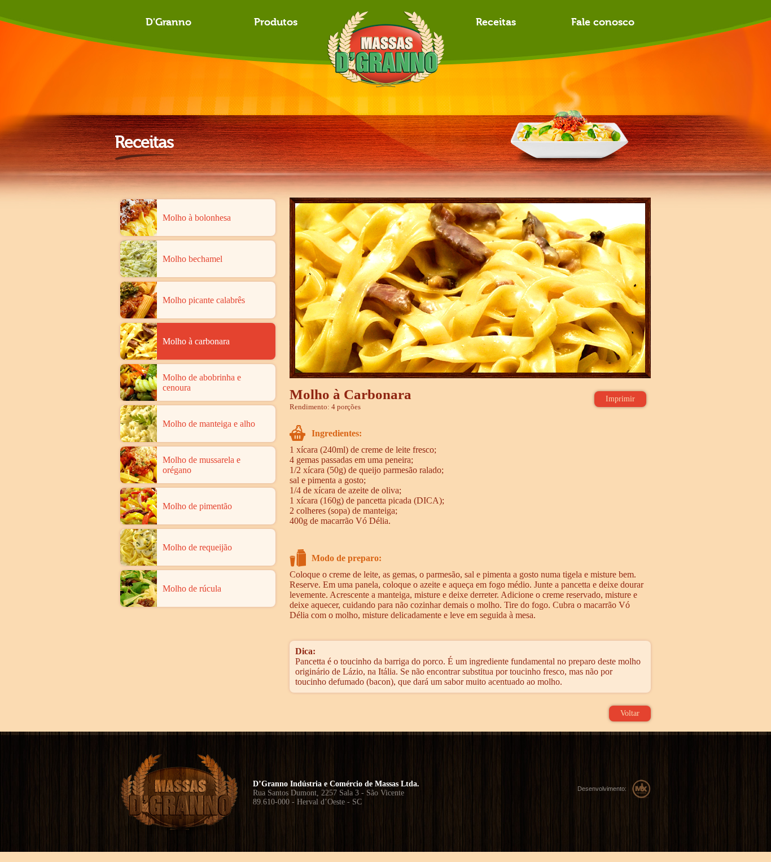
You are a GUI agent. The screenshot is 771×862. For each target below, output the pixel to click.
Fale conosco (602, 22)
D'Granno (168, 22)
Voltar (629, 713)
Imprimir (620, 399)
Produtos (275, 22)
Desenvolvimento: (602, 788)
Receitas (496, 22)
